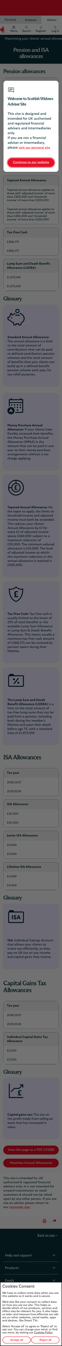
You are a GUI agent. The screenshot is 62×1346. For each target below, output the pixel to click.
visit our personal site (34, 147)
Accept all (16, 1340)
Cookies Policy (43, 1332)
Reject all (45, 1340)
